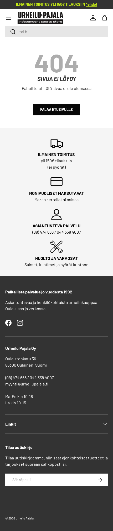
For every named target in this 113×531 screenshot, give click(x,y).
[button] (104, 18)
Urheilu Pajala (25, 518)
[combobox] (56, 31)
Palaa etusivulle (56, 109)
